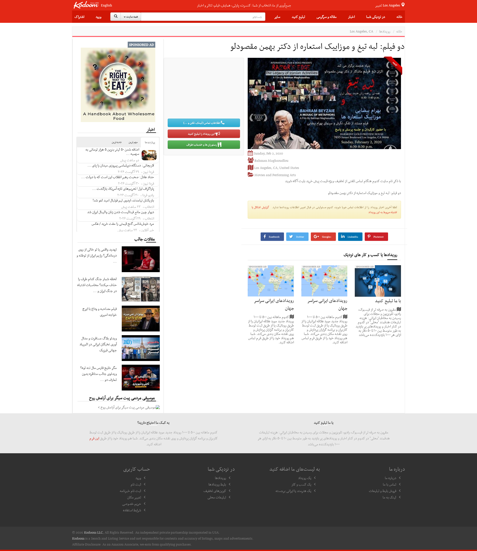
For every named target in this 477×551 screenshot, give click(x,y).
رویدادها (384, 31)
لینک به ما (389, 497)
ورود (98, 17)
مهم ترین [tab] (133, 142)
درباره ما (390, 478)
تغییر (388, 5)
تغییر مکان (134, 497)
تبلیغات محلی (216, 497)
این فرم (94, 438)
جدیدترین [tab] (117, 142)
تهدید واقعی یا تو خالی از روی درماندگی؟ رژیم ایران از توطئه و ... (97, 255)
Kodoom (78, 538)
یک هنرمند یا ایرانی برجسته (293, 491)
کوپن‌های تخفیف (214, 491)
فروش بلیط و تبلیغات (382, 491)
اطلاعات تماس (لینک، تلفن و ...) (202, 122)
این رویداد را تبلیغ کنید (201, 133)
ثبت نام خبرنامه (130, 491)
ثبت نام (136, 484)
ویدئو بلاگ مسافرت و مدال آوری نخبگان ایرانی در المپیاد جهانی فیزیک (98, 344)
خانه (399, 17)
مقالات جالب (144, 238)
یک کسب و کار (301, 484)
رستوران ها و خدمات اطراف (202, 144)
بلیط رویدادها (217, 484)
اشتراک (79, 17)
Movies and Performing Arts (275, 175)
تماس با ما (389, 484)
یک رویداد (304, 478)
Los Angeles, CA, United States (276, 168)
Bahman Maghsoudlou (271, 160)
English (106, 5)
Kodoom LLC (93, 532)
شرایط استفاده (132, 510)
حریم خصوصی (131, 504)
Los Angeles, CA (361, 31)
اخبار (351, 17)
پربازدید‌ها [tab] (150, 142)
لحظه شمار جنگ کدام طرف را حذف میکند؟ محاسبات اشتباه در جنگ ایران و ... (97, 285)
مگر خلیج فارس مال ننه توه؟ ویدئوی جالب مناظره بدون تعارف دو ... (98, 374)
